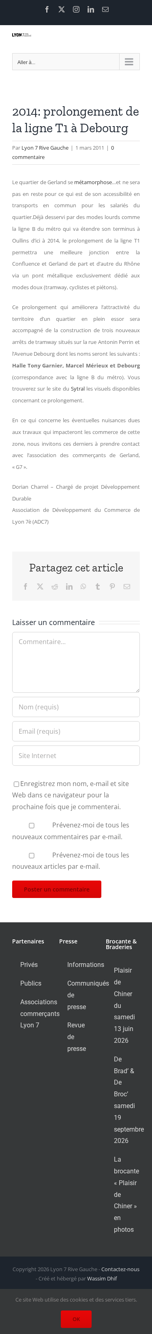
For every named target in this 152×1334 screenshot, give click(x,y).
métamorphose (93, 182)
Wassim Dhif (102, 1278)
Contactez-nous (120, 1269)
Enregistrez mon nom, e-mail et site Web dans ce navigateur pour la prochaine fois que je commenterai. (70, 795)
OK (76, 1319)
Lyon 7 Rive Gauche (45, 147)
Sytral (78, 388)
